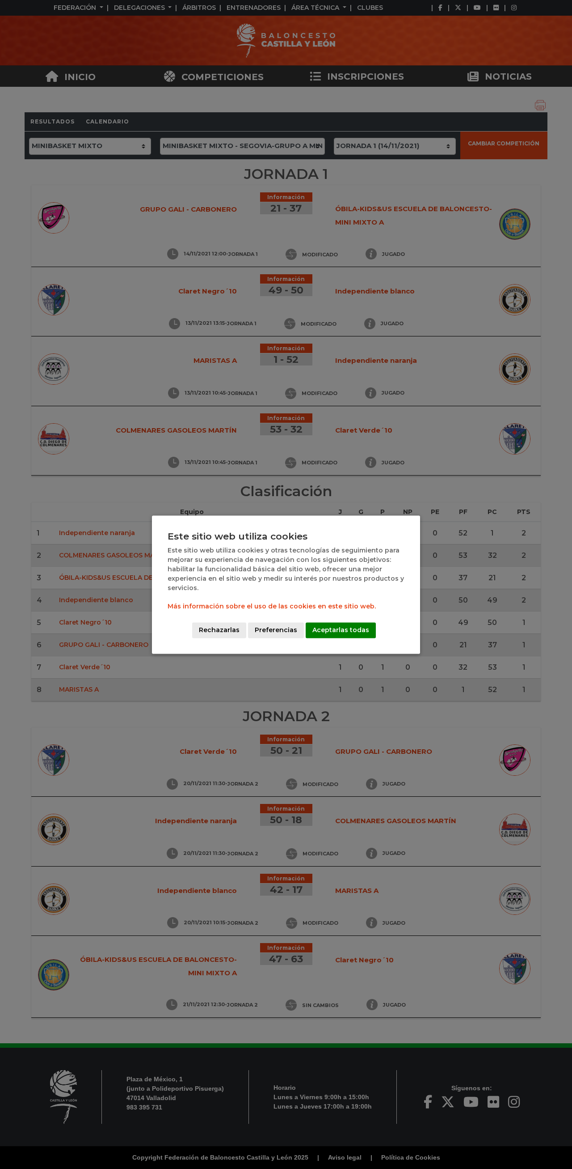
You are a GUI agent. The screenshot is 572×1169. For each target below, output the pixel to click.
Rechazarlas (219, 630)
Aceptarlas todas (340, 630)
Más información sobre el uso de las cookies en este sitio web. (272, 606)
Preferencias (276, 630)
